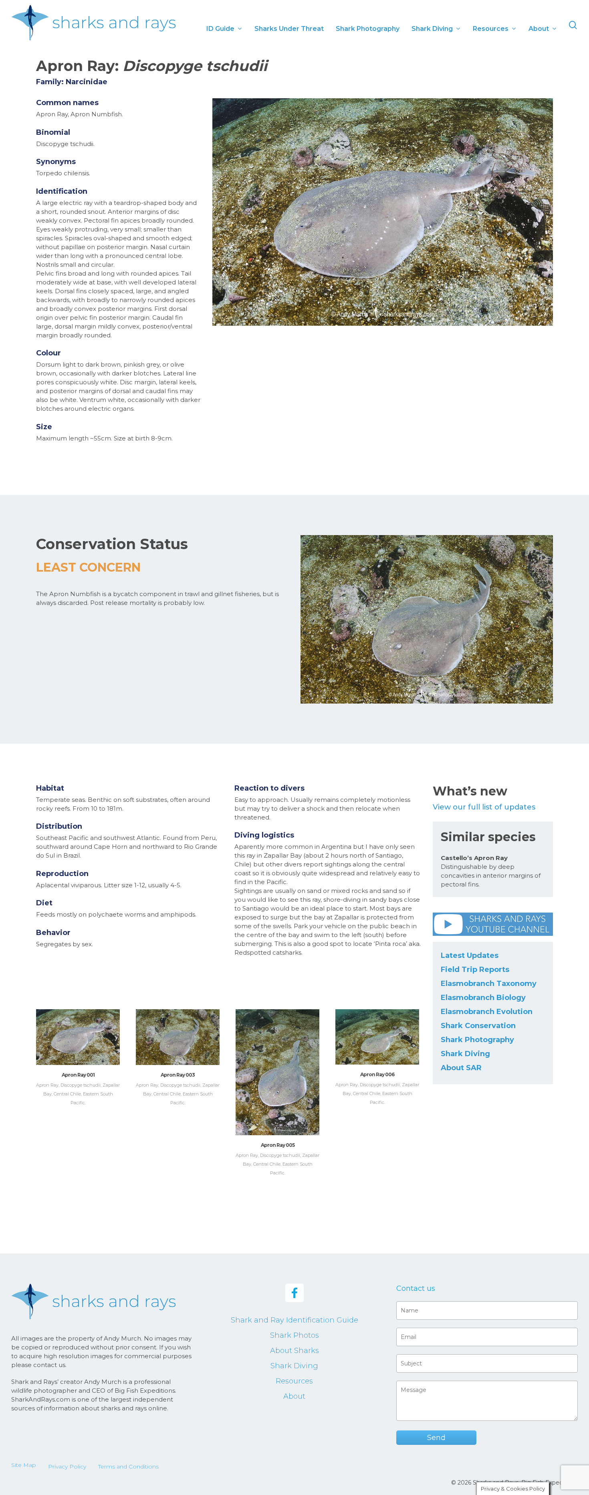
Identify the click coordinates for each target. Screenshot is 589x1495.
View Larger (78, 1029)
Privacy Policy (67, 1466)
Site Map (23, 1465)
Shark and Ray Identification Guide (294, 1320)
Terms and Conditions (128, 1466)
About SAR (461, 1067)
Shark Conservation (478, 1025)
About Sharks (294, 1350)
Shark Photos (294, 1335)
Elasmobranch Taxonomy (489, 983)
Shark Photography (477, 1039)
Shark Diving (465, 1053)
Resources (294, 1381)
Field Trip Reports (475, 969)
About (294, 1396)
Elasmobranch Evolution (487, 1011)
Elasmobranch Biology (483, 997)
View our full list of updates (484, 807)
